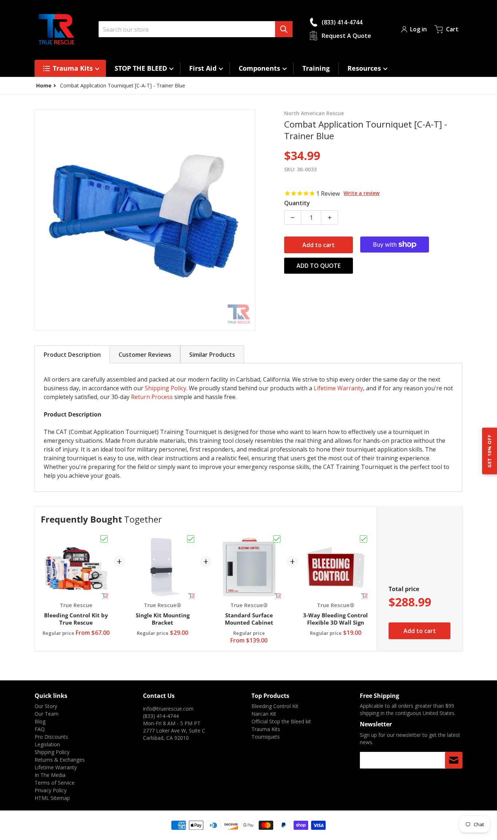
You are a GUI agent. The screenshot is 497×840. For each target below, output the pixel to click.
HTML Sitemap (52, 797)
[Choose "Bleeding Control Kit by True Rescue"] (104, 539)
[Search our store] (284, 29)
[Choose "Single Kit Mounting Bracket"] (190, 539)
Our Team (47, 713)
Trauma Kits (265, 729)
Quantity (297, 203)
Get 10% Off (489, 450)
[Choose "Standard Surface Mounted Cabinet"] (277, 539)
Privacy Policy (51, 790)
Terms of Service (55, 782)
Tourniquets (265, 736)
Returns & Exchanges (60, 759)
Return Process (152, 397)
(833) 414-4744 (161, 715)
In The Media (50, 774)
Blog (40, 721)
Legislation (47, 744)
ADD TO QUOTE (319, 266)
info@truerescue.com (168, 708)
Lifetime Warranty (338, 388)
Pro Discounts (51, 736)
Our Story (46, 706)
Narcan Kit (263, 713)
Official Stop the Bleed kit (281, 721)
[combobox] (196, 29)
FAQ (40, 729)
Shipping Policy (165, 388)
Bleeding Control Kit (274, 706)
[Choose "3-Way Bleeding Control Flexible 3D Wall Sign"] (363, 539)
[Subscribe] (453, 760)
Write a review (361, 193)
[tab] (72, 354)
